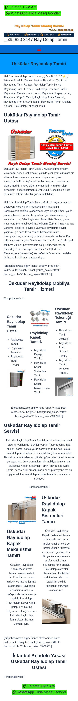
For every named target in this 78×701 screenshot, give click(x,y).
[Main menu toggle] (39, 49)
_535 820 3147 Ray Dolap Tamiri (35, 39)
